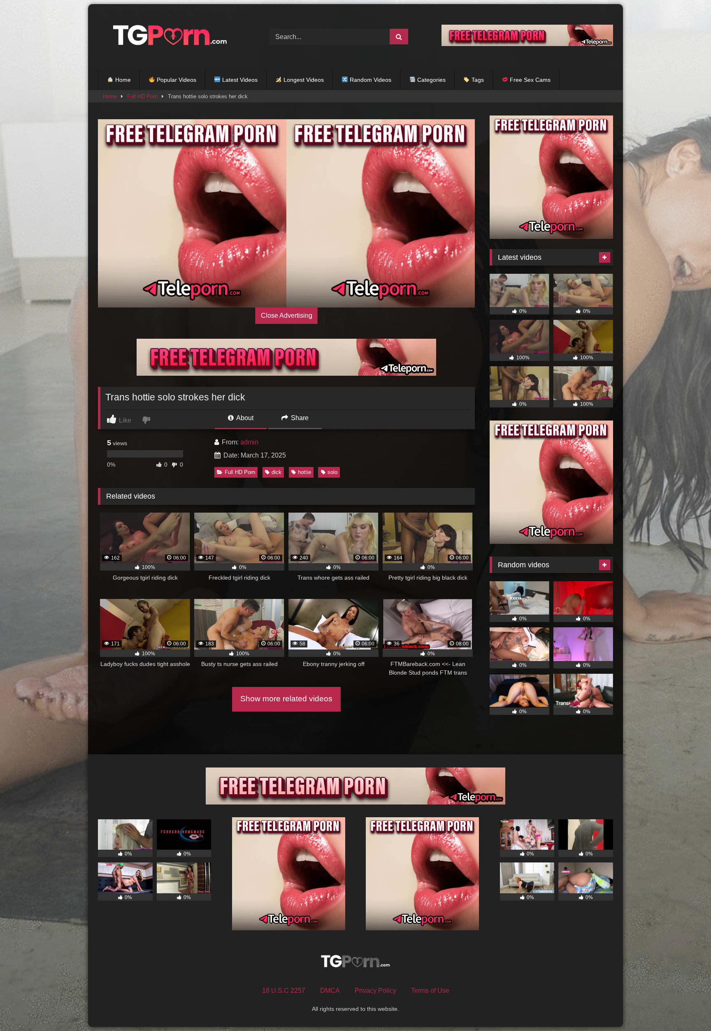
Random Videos (369, 79)
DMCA (330, 990)
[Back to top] (685, 1007)
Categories (431, 79)
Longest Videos (303, 79)
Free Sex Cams (529, 79)
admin (249, 442)
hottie (304, 472)
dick (276, 472)
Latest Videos (239, 79)
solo (332, 472)
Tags (477, 79)
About (244, 417)
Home (122, 79)
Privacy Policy (375, 990)
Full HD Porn (142, 96)
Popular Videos (175, 79)
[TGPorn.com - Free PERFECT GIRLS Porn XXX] (168, 37)
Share (299, 417)
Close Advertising (286, 315)
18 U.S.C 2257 (283, 990)
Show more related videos (286, 698)
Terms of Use (430, 990)
